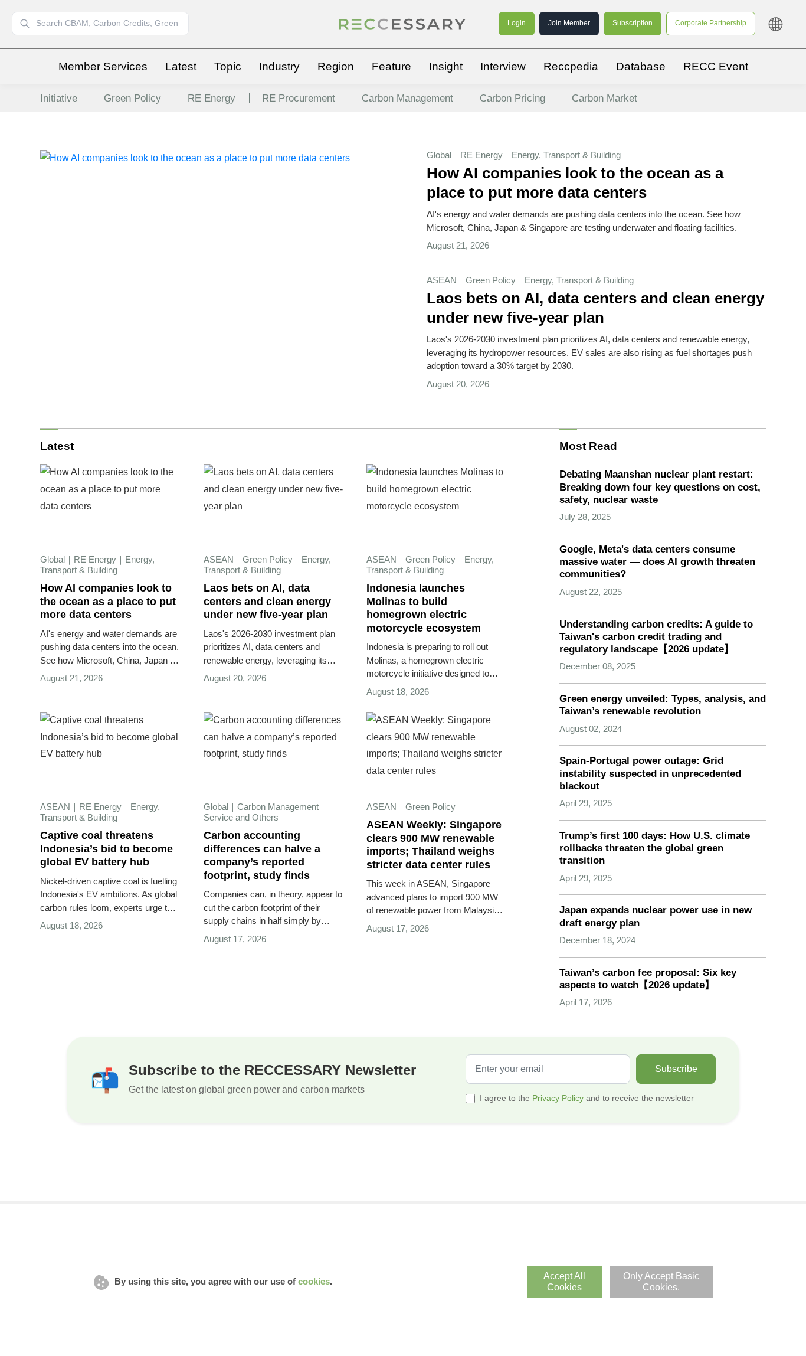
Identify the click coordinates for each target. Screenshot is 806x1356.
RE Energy (211, 98)
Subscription (632, 23)
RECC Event (715, 66)
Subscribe (676, 1069)
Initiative (58, 98)
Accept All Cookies (564, 1281)
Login (516, 23)
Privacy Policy (558, 1098)
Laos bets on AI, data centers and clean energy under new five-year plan (595, 307)
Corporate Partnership (710, 23)
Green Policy (132, 98)
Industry (279, 66)
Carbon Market (604, 98)
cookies (314, 1281)
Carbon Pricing (512, 98)
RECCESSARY (403, 24)
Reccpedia (570, 66)
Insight (446, 66)
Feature (391, 66)
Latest (180, 66)
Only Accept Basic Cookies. (661, 1281)
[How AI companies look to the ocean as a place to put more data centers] (195, 158)
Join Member (569, 23)
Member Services (103, 66)
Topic (227, 66)
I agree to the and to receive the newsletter (587, 1098)
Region (335, 66)
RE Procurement (298, 98)
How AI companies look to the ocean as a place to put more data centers (575, 182)
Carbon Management (407, 98)
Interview (503, 66)
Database (641, 66)
